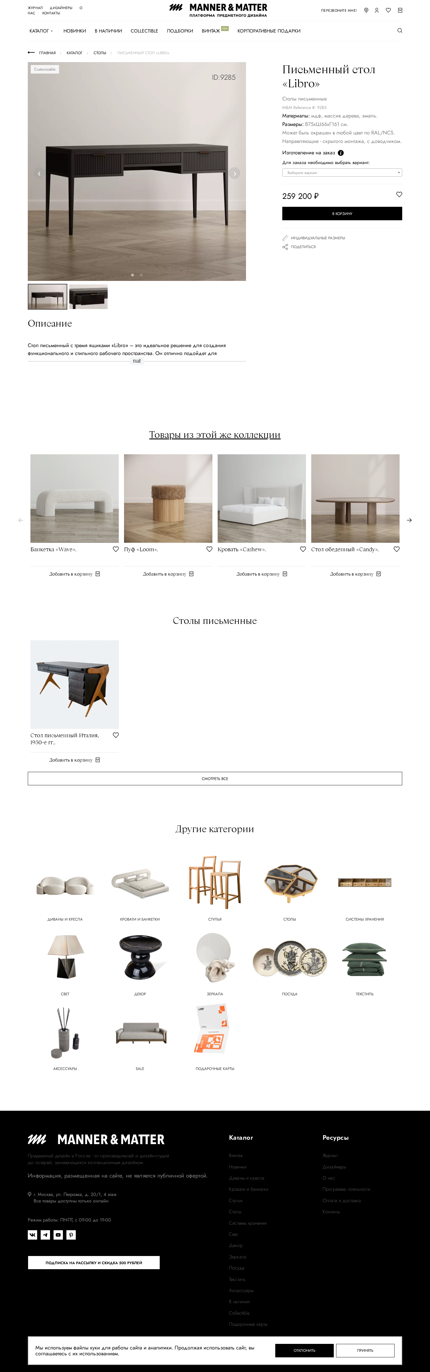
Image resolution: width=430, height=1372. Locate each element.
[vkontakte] (32, 1235)
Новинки (74, 31)
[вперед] (409, 520)
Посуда (237, 1268)
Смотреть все (215, 778)
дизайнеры (61, 8)
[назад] (20, 520)
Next (234, 173)
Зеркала (237, 1257)
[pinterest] (71, 1235)
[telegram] (45, 1235)
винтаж (235, 1155)
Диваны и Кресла (246, 1178)
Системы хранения (248, 1223)
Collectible (144, 31)
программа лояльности (346, 1189)
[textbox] (343, 173)
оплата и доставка (342, 1200)
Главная (47, 53)
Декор (236, 1245)
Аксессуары (241, 1290)
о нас (329, 1178)
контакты (51, 13)
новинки (237, 1167)
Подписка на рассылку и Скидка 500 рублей (94, 1263)
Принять (365, 1350)
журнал (35, 8)
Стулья (235, 1200)
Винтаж (211, 31)
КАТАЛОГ (39, 31)
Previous (40, 173)
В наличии (108, 31)
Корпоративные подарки (269, 31)
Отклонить (304, 1350)
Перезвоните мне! (339, 10)
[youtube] (58, 1235)
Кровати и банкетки (248, 1189)
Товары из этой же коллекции (215, 434)
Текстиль (237, 1279)
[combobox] (342, 172)
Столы (235, 1212)
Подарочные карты (248, 1324)
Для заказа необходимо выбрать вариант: (326, 162)
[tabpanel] (137, 171)
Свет (233, 1234)
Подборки (180, 31)
